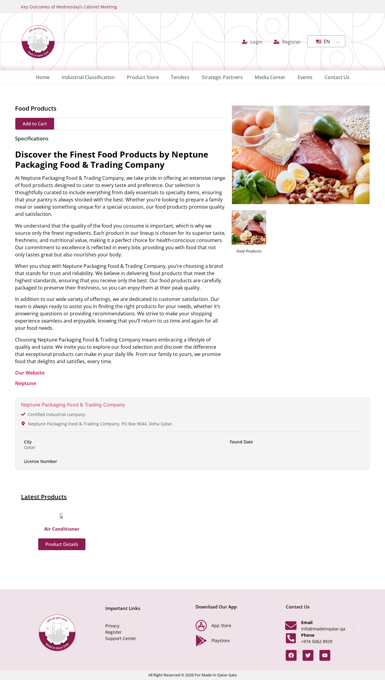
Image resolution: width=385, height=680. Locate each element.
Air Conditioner (61, 529)
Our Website (30, 372)
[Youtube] (324, 655)
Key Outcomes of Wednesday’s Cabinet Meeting (69, 7)
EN (326, 41)
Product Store (143, 77)
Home (43, 77)
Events (305, 77)
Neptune (25, 383)
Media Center (270, 77)
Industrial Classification (88, 77)
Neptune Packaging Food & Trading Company (73, 405)
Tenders (180, 77)
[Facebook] (291, 655)
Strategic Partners (222, 77)
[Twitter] (308, 655)
